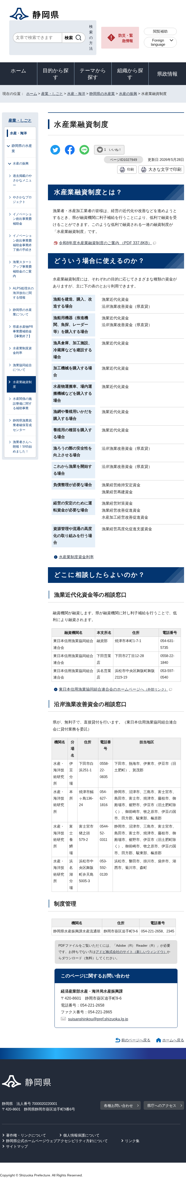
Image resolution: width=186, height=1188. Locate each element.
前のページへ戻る (135, 1040)
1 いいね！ (113, 149)
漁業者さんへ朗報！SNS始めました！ (22, 446)
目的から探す (56, 74)
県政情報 (167, 74)
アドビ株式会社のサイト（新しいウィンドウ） (131, 952)
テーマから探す (93, 74)
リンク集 (132, 1141)
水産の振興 (128, 94)
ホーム (18, 70)
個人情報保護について (81, 1135)
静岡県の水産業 (102, 94)
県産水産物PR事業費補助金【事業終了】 (23, 331)
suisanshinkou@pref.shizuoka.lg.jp (98, 1019)
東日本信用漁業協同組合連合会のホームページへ (113, 689)
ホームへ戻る (173, 1040)
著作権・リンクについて (26, 1135)
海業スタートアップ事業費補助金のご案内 (22, 269)
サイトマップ (17, 1146)
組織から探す (130, 74)
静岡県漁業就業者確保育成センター (22, 425)
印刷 (130, 169)
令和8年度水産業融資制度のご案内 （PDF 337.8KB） (105, 243)
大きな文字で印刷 (164, 169)
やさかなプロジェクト (22, 199)
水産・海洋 (76, 94)
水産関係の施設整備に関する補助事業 (22, 403)
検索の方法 (91, 37)
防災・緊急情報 (125, 38)
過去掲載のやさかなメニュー (22, 180)
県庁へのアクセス (161, 1105)
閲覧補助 (160, 31)
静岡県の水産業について (22, 312)
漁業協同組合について (22, 367)
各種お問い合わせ (118, 1105)
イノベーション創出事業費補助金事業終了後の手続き (22, 242)
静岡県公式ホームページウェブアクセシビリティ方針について (57, 1141)
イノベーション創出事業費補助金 (22, 218)
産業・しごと (52, 94)
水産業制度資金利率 (76, 557)
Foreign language (158, 42)
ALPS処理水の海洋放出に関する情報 (23, 293)
